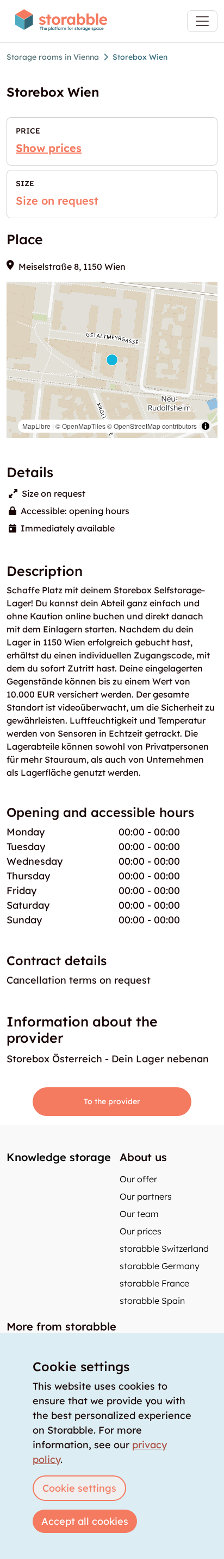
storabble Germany (160, 1265)
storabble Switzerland (164, 1248)
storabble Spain (152, 1300)
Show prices (49, 148)
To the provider (112, 1101)
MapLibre (36, 425)
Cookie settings (79, 1488)
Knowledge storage (59, 1157)
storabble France (154, 1283)
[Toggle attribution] (205, 426)
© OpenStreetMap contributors (152, 425)
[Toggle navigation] (202, 21)
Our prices (140, 1231)
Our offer (138, 1179)
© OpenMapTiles (80, 425)
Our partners (146, 1196)
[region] (112, 360)
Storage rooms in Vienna (53, 57)
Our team (139, 1213)
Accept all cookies (84, 1521)
